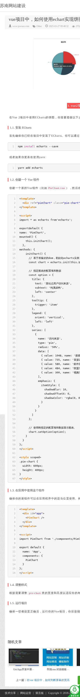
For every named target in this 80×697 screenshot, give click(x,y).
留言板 (40, 693)
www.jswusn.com (20, 26)
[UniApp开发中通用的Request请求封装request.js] (24, 657)
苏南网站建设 (13, 5)
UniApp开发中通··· (23, 669)
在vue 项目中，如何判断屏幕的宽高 (48, 680)
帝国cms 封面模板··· (58, 669)
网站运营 (25, 693)
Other (39, 26)
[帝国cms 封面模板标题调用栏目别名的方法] (58, 657)
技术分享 (10, 693)
